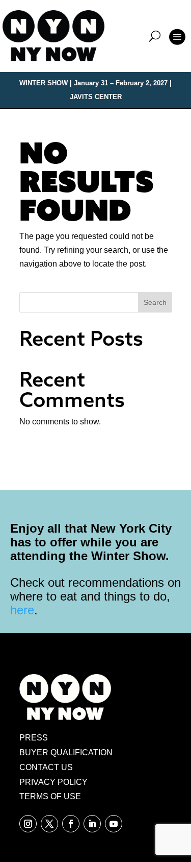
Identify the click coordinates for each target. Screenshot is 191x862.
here (22, 610)
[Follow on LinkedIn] (92, 823)
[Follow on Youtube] (113, 823)
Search (155, 302)
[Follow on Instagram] (28, 823)
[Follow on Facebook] (70, 823)
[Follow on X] (49, 823)
